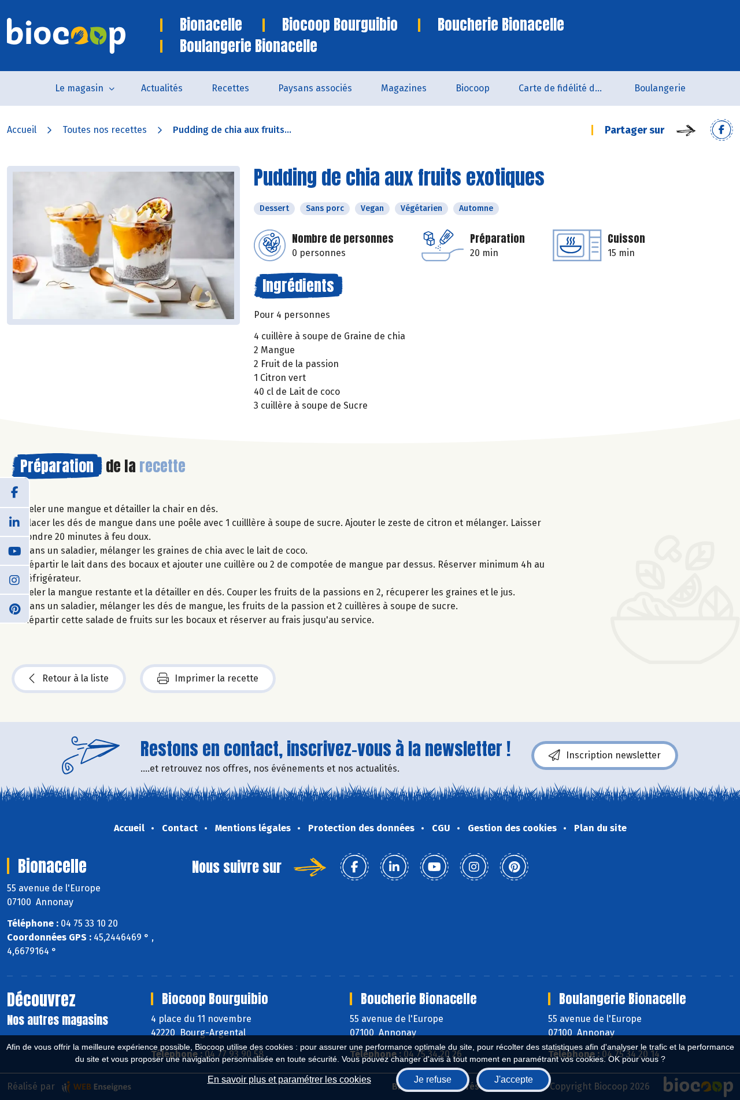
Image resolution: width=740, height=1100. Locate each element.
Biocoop (473, 88)
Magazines (404, 88)
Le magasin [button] (79, 88)
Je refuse (433, 1079)
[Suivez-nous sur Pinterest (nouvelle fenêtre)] (14, 608)
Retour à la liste (75, 678)
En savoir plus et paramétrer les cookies (289, 1079)
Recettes (230, 88)
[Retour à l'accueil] (83, 36)
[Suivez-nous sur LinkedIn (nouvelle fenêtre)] (14, 521)
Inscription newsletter (613, 755)
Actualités (162, 88)
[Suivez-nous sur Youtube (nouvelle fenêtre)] (14, 550)
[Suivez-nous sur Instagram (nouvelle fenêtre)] (14, 579)
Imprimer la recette (216, 678)
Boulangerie (660, 88)
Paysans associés (315, 88)
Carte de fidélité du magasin (569, 88)
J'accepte (513, 1079)
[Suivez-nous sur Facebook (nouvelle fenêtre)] (14, 492)
